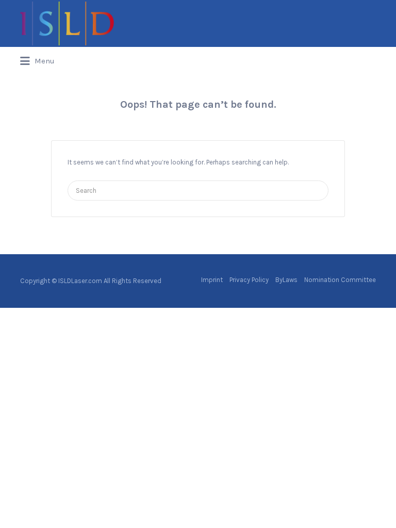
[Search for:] (198, 190)
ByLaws (286, 280)
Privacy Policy (249, 280)
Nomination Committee (340, 280)
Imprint (212, 280)
